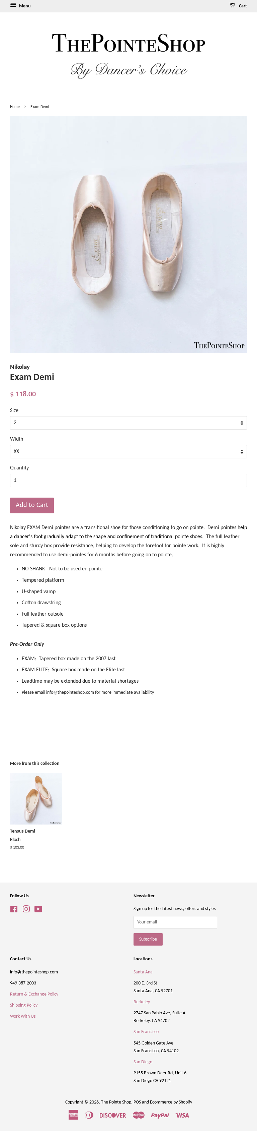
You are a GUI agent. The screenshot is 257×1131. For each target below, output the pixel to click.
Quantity (19, 468)
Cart (242, 6)
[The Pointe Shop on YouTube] (38, 911)
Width (16, 439)
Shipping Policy (23, 1005)
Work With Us (22, 1016)
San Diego (143, 1062)
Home (15, 107)
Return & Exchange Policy (34, 994)
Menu (24, 6)
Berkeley (142, 1002)
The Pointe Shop (116, 1102)
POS (137, 1102)
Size (14, 410)
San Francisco (146, 1032)
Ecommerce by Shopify (171, 1102)
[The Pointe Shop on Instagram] (26, 911)
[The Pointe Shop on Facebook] (14, 911)
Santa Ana (143, 972)
